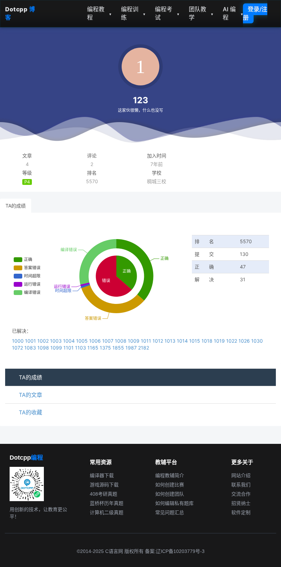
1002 (43, 341)
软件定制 (241, 512)
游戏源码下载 (104, 484)
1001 (31, 341)
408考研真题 (103, 494)
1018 (207, 341)
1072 (18, 348)
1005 (82, 341)
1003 (56, 341)
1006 (95, 341)
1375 (106, 348)
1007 (108, 341)
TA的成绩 (15, 206)
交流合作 (241, 494)
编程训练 (133, 13)
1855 (118, 348)
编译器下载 (102, 475)
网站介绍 (241, 475)
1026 (245, 341)
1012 (158, 341)
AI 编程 (233, 13)
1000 (18, 341)
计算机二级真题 (106, 512)
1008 (121, 341)
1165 (93, 348)
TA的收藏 (30, 412)
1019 (220, 341)
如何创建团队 (169, 494)
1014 (183, 341)
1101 (69, 348)
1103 (81, 348)
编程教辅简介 (169, 475)
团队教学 (201, 13)
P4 (27, 182)
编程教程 (99, 13)
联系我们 (241, 484)
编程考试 (167, 13)
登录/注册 (255, 13)
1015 (195, 341)
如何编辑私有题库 (174, 503)
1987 (131, 348)
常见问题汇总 (169, 512)
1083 (30, 348)
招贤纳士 (241, 503)
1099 (56, 348)
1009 (134, 341)
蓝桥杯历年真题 (106, 503)
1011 (146, 341)
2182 (143, 348)
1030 (257, 341)
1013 (170, 341)
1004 (69, 341)
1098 (43, 348)
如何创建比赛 (169, 484)
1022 (232, 341)
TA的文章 (30, 394)
